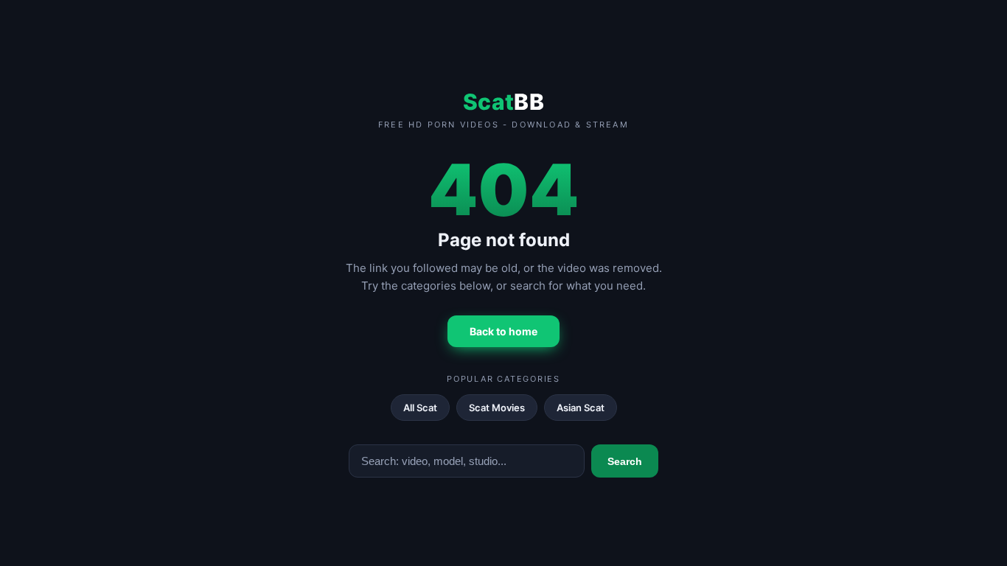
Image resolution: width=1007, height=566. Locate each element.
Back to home (503, 331)
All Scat (420, 407)
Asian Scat (580, 407)
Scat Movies (497, 407)
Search (624, 461)
